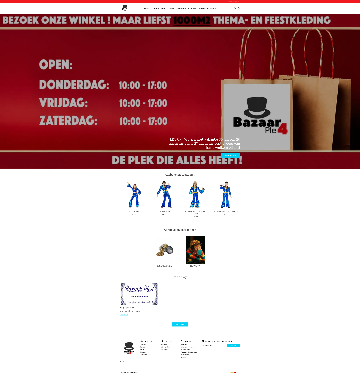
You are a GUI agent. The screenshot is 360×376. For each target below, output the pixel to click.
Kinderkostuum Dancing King (226, 211)
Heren (142, 349)
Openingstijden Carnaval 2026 (208, 8)
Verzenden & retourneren (189, 352)
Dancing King (164, 211)
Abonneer (234, 345)
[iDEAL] (231, 372)
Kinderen (171, 8)
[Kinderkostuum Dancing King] (226, 195)
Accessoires (144, 355)
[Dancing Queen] (134, 195)
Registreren (164, 344)
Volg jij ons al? (192, 8)
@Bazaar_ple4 (230, 155)
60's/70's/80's (195, 266)
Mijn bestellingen (166, 347)
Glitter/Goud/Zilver (164, 266)
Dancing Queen (134, 211)
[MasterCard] (235, 372)
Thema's (143, 344)
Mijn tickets (164, 349)
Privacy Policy (185, 349)
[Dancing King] (165, 195)
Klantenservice (185, 355)
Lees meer (124, 315)
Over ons (184, 344)
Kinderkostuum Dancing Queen (195, 212)
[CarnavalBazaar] (124, 8)
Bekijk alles (180, 324)
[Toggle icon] (235, 8)
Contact (183, 357)
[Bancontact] (238, 372)
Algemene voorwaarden (188, 347)
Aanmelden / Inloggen (233, 1)
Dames (142, 347)
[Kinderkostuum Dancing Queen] (195, 195)
